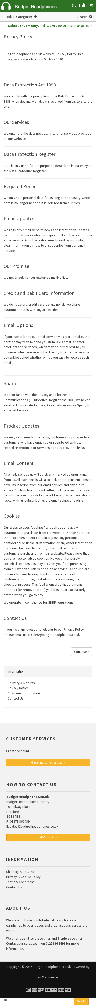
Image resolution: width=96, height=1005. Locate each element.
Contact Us (16, 698)
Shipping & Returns (20, 871)
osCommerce (48, 977)
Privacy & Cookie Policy (23, 877)
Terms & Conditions (20, 882)
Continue (81, 651)
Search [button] (83, 16)
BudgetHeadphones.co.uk (52, 966)
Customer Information (24, 693)
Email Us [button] (82, 1001)
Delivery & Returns (21, 683)
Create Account (17, 751)
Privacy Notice (18, 688)
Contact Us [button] (50, 837)
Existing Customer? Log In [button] (49, 762)
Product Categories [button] (19, 16)
